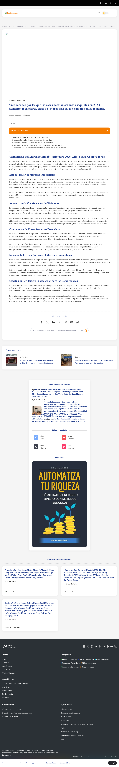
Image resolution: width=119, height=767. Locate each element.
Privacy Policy (51, 763)
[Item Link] (36, 410)
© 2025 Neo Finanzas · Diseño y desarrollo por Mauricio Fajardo (95, 757)
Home (4, 26)
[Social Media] (101, 3)
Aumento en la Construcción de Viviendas (33, 140)
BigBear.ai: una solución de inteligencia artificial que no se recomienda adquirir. (37, 361)
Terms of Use (65, 763)
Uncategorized (88, 667)
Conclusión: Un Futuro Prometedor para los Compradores (40, 148)
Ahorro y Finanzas (16, 26)
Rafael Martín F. (39, 400)
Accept (112, 763)
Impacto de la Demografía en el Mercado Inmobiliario (38, 145)
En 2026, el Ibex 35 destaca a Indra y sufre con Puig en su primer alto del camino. (94, 361)
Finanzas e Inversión (70, 667)
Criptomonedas (102, 659)
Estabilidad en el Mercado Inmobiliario (31, 137)
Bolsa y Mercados (87, 659)
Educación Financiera (70, 663)
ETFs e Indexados (89, 663)
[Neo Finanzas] (11, 13)
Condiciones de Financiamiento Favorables (33, 143)
